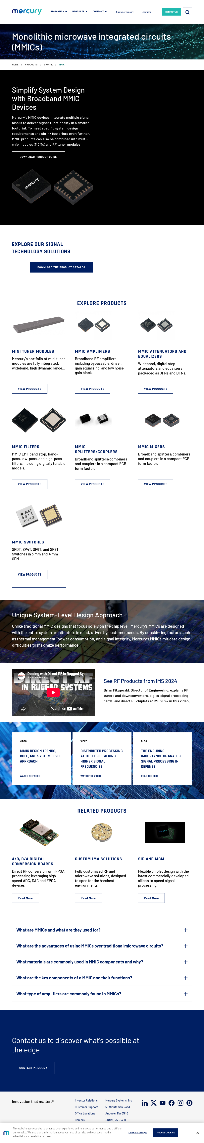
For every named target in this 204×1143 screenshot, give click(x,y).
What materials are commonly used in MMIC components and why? (79, 961)
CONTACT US (171, 12)
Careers (80, 1120)
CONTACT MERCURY (33, 1068)
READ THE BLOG (150, 776)
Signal (48, 64)
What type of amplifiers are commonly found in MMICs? (68, 993)
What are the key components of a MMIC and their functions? (74, 977)
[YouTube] (162, 1103)
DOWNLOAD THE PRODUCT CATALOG (61, 267)
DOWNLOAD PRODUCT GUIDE (39, 156)
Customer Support (124, 12)
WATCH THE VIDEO (30, 776)
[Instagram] (180, 1103)
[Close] (197, 1132)
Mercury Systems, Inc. (119, 1100)
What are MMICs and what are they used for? (58, 929)
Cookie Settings (137, 1132)
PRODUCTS (78, 11)
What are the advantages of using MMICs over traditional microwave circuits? (89, 945)
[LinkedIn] (144, 1103)
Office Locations (85, 1113)
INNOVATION (57, 11)
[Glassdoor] (189, 1103)
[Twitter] (153, 1103)
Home (15, 64)
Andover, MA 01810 (116, 1113)
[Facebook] (171, 1103)
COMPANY (98, 11)
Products (31, 64)
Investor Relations (86, 1100)
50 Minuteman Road (117, 1107)
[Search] (187, 12)
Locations (146, 12)
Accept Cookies (166, 1132)
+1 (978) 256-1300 (115, 1120)
